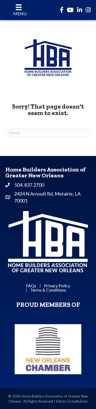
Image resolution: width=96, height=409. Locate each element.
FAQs (31, 286)
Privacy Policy (57, 286)
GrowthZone (77, 401)
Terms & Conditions (48, 290)
